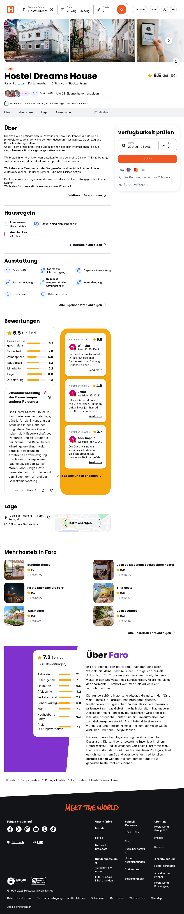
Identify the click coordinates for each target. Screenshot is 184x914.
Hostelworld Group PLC (161, 828)
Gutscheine (97, 898)
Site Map (156, 898)
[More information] (49, 397)
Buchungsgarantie (135, 850)
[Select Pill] (164, 9)
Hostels (99, 828)
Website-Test (137, 898)
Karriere (159, 847)
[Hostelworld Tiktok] (53, 829)
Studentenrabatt (134, 878)
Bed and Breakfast (101, 847)
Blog (127, 841)
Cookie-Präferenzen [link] (18, 906)
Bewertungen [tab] (64, 112)
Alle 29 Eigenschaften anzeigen (77, 93)
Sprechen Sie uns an (103, 869)
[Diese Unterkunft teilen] (176, 61)
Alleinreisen (132, 869)
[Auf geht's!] (121, 9)
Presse (158, 837)
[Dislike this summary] (51, 490)
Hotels (99, 837)
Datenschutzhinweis (19, 898)
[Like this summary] (43, 490)
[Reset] (51, 9)
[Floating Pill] (168, 40)
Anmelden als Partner (162, 875)
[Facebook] (10, 829)
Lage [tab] (44, 112)
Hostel (9, 69)
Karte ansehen (38, 83)
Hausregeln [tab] (26, 112)
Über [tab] (7, 112)
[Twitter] (19, 829)
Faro (7, 83)
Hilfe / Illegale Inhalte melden (104, 878)
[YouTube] (36, 829)
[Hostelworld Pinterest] (44, 829)
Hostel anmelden (164, 865)
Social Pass (132, 831)
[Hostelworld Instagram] (27, 829)
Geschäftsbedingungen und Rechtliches (61, 898)
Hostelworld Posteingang (161, 884)
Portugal (18, 83)
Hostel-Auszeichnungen (135, 860)
